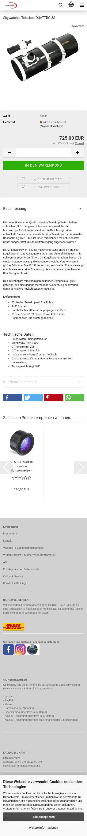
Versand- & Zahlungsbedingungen (23, 547)
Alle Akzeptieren (44, 817)
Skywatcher (77, 26)
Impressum (10, 533)
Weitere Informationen (43, 827)
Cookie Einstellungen (15, 583)
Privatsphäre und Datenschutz (21, 569)
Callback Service (13, 576)
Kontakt (7, 540)
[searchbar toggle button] (60, 5)
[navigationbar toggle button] (81, 5)
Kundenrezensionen (20, 382)
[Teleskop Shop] (8, 5)
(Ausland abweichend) (51, 126)
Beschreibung (14, 208)
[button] (9, 153)
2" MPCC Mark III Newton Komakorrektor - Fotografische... (22, 466)
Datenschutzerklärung (69, 808)
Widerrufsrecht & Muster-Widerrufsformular (29, 554)
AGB (5, 562)
